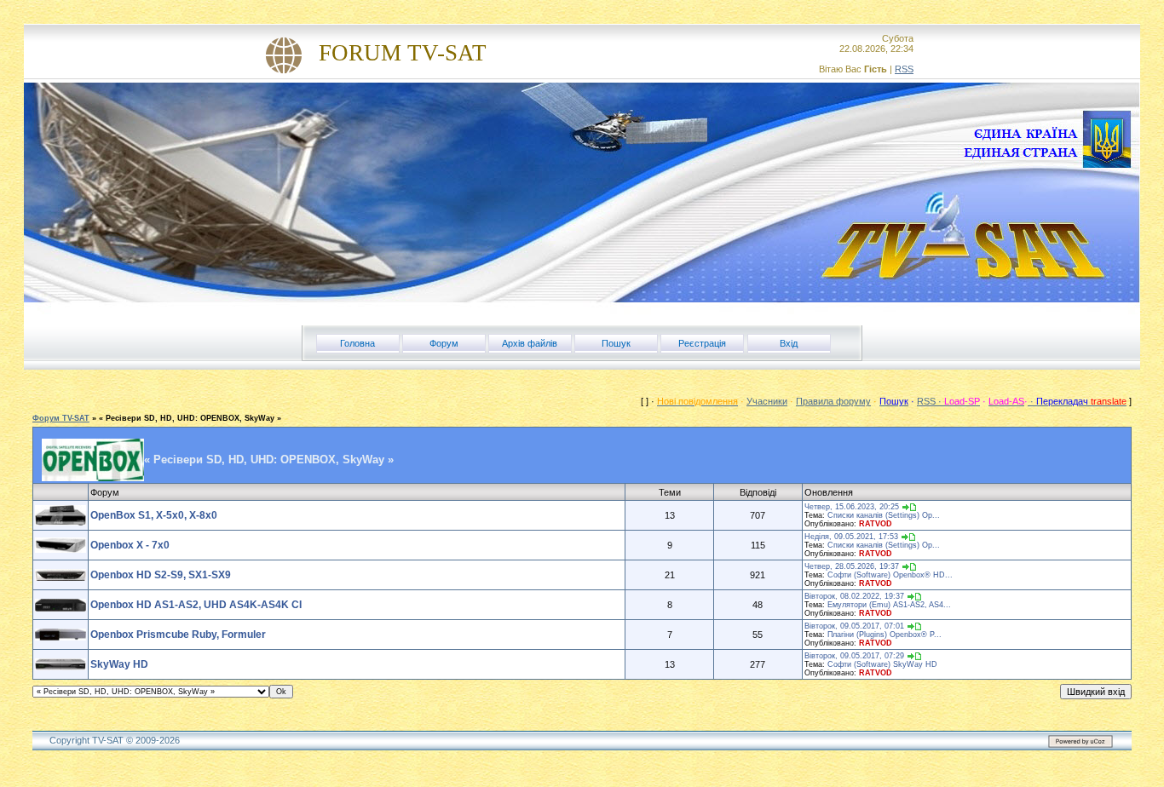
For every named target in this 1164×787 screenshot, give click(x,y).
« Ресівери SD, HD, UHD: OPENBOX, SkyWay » (190, 418)
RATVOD (875, 524)
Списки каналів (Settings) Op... (883, 515)
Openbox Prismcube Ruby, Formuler (178, 635)
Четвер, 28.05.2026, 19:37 (851, 566)
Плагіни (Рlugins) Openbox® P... (884, 634)
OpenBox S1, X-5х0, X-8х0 (153, 515)
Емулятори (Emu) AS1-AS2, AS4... (889, 604)
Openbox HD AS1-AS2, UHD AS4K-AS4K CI (196, 605)
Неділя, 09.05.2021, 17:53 (851, 536)
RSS (904, 69)
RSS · (930, 401)
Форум (443, 343)
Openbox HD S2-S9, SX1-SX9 (160, 575)
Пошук (616, 343)
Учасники (766, 401)
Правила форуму (833, 401)
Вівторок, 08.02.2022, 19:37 (854, 596)
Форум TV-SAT (60, 418)
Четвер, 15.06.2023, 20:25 (851, 507)
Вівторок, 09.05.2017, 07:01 (854, 626)
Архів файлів (529, 343)
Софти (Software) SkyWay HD (882, 664)
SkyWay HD (119, 664)
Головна (357, 343)
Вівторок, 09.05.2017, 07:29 (854, 656)
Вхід (789, 343)
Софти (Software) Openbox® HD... (890, 575)
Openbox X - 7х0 (130, 545)
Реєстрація (702, 343)
